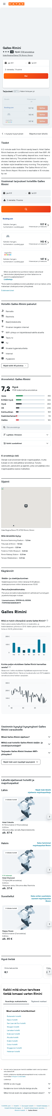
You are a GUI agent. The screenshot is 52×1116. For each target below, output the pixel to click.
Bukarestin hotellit (14, 1016)
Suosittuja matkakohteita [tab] (16, 1001)
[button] (4, 4)
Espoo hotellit (12, 1020)
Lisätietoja (8, 279)
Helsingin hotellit (13, 1051)
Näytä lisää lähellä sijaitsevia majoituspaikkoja (39, 791)
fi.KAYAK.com (6, 1106)
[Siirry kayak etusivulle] (16, 3)
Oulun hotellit (12, 1044)
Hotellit (16, 1106)
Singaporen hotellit (14, 1048)
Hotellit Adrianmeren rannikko (34, 1108)
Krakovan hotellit (13, 1034)
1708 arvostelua (27, 52)
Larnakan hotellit (13, 1030)
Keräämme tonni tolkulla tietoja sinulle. (21, 1088)
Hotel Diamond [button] (8, 878)
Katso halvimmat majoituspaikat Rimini (42, 844)
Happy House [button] (7, 931)
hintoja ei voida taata (18, 1076)
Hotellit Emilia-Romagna (13, 1108)
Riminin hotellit (20, 1110)
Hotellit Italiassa (41, 1106)
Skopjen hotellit (13, 1027)
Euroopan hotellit (27, 1106)
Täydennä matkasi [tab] (39, 1001)
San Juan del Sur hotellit (16, 1023)
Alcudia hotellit (12, 1037)
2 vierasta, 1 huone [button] (13, 69)
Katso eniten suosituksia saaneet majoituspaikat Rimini (41, 898)
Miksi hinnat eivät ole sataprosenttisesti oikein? (24, 1093)
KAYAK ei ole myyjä (12, 1084)
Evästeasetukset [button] (7, 290)
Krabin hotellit (12, 1041)
